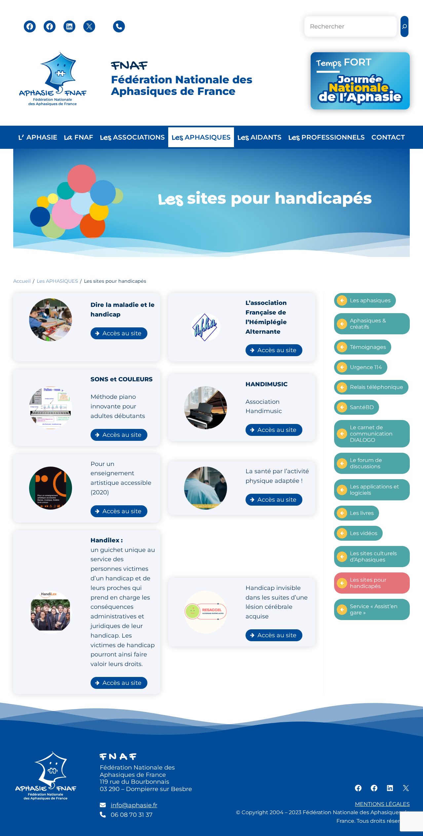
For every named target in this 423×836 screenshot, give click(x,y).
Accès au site (121, 333)
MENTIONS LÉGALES (382, 804)
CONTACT (388, 137)
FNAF (129, 66)
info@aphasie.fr (134, 805)
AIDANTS (259, 137)
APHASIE (37, 137)
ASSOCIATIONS (132, 137)
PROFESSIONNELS (326, 137)
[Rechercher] (404, 26)
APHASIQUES (201, 137)
